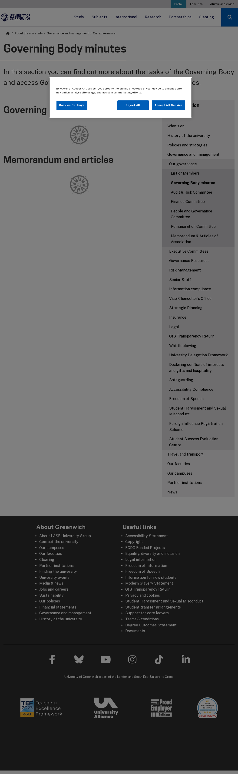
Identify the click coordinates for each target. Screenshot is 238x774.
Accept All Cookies (168, 105)
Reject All (133, 105)
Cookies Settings (72, 105)
